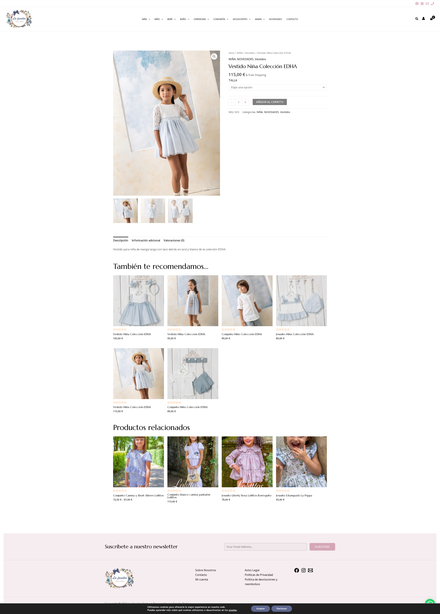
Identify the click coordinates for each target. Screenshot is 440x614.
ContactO (292, 19)
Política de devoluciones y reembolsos (261, 582)
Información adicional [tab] (146, 240)
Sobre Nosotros (205, 570)
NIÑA (144, 19)
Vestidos (250, 53)
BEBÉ (170, 19)
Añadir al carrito (269, 102)
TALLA (233, 80)
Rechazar (282, 608)
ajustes (233, 610)
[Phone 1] (432, 3)
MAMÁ (258, 19)
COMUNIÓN (219, 19)
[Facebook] (417, 3)
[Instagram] (422, 3)
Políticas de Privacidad (259, 575)
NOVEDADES (275, 19)
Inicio (231, 53)
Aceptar (260, 608)
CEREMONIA (200, 19)
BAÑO (183, 19)
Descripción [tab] (120, 240)
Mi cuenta (201, 579)
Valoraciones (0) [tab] (174, 240)
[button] (214, 56)
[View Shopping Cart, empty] (431, 19)
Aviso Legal (252, 570)
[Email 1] (427, 3)
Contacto (201, 575)
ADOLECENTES (240, 19)
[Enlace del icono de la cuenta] (423, 18)
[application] (148, 19)
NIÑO (157, 19)
